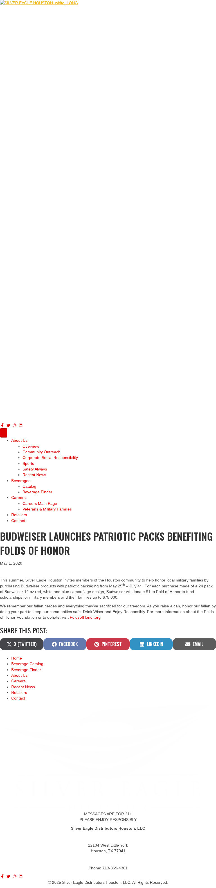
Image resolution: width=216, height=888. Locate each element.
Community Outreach (41, 452)
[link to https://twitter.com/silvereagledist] (9, 425)
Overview (30, 446)
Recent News (34, 474)
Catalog (29, 486)
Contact (18, 520)
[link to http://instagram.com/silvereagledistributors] (15, 425)
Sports (28, 463)
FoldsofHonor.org (85, 617)
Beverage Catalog (27, 663)
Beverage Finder (37, 492)
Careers (18, 497)
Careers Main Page (39, 503)
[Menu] (3, 433)
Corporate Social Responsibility (50, 457)
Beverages (20, 480)
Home (16, 658)
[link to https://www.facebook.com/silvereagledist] (3, 425)
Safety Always (34, 469)
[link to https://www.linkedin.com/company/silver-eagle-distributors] (20, 425)
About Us (19, 440)
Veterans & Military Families (47, 509)
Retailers (19, 514)
